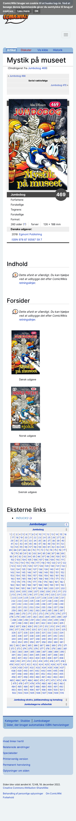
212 (64, 591)
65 (10, 550)
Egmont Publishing (30, 234)
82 (30, 553)
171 (57, 578)
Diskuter (26, 50)
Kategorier (11, 720)
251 (19, 607)
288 (14, 620)
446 (61, 670)
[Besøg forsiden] (16, 16)
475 (15, 683)
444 (49, 670)
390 (62, 651)
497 (38, 689)
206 (30, 591)
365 (29, 645)
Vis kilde (42, 50)
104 (24, 559)
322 (45, 629)
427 (59, 664)
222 (64, 594)
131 (57, 566)
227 (38, 597)
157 (34, 575)
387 (44, 651)
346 (26, 639)
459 (31, 677)
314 (57, 626)
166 (29, 578)
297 (13, 623)
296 (62, 620)
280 (23, 616)
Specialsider (10, 752)
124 (18, 566)
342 (55, 635)
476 (20, 683)
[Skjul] (66, 524)
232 (13, 601)
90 (11, 556)
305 (61, 623)
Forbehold (8, 797)
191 (57, 585)
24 (44, 537)
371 (65, 645)
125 (24, 566)
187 (34, 585)
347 (32, 639)
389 (56, 651)
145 (23, 572)
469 (36, 680)
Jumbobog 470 (58, 85)
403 (31, 658)
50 (53, 543)
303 (49, 623)
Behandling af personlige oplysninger (23, 793)
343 (61, 635)
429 (14, 667)
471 (47, 680)
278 (11, 616)
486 (26, 686)
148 (40, 572)
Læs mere (24, 11)
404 (37, 658)
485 (20, 686)
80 (21, 553)
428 (65, 664)
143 (12, 572)
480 (44, 683)
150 (51, 572)
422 (29, 664)
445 (55, 670)
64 (62, 547)
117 (37, 562)
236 (37, 601)
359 (50, 642)
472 (53, 680)
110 (57, 559)
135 (23, 569)
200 (51, 588)
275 (52, 613)
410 (18, 661)
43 (21, 543)
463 (55, 677)
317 (16, 629)
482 (55, 683)
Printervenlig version (15, 758)
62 (53, 547)
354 (20, 642)
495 (26, 689)
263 (37, 610)
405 (43, 658)
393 (25, 654)
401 (19, 658)
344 (13, 639)
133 (12, 569)
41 (12, 543)
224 (20, 597)
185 (23, 585)
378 (47, 648)
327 (19, 632)
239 (55, 601)
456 (13, 677)
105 (29, 559)
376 (36, 648)
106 (35, 559)
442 (37, 670)
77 (64, 550)
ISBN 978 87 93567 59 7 (27, 239)
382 (14, 651)
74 (51, 550)
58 (35, 547)
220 (52, 594)
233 (19, 601)
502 (14, 693)
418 (63, 661)
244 (31, 604)
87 (53, 553)
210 (54, 591)
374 (24, 648)
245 (37, 604)
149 (46, 572)
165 (24, 578)
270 (23, 613)
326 (13, 632)
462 (49, 677)
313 (52, 626)
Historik (58, 50)
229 (50, 597)
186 (29, 585)
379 (53, 648)
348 (37, 639)
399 (61, 654)
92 (20, 556)
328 (25, 632)
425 (47, 664)
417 (57, 661)
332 (49, 632)
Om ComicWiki (54, 793)
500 (56, 689)
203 (12, 591)
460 (37, 677)
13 (52, 534)
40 (62, 540)
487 (32, 686)
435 (50, 667)
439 (19, 670)
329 (31, 632)
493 (13, 689)
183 (12, 585)
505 (32, 693)
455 (61, 673)
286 (59, 616)
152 (62, 572)
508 (50, 693)
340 (44, 635)
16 (65, 534)
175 (23, 581)
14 (57, 534)
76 (60, 550)
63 (58, 547)
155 (23, 575)
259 (13, 610)
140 (51, 569)
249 (61, 604)
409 (12, 661)
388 (50, 651)
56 (26, 547)
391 (13, 654)
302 (43, 623)
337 (25, 635)
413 (34, 661)
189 (46, 585)
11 (44, 534)
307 (17, 626)
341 (49, 635)
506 (38, 693)
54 (16, 547)
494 (20, 689)
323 (51, 629)
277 (63, 613)
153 (12, 575)
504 (26, 693)
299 (25, 623)
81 (25, 553)
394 (31, 654)
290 (26, 620)
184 (18, 585)
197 (34, 588)
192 (62, 585)
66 (15, 550)
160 (51, 575)
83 (34, 553)
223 (14, 597)
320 (34, 629)
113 (16, 562)
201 (57, 588)
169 (46, 578)
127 (35, 566)
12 (48, 534)
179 (45, 581)
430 (20, 667)
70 (33, 550)
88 (58, 553)
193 (11, 588)
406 (49, 658)
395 (37, 654)
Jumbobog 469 (37, 68)
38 (53, 540)
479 (38, 683)
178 (40, 581)
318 (22, 629)
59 (39, 547)
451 (37, 673)
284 (47, 616)
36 (44, 540)
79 (16, 553)
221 (58, 594)
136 (29, 569)
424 (41, 664)
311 (40, 626)
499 (50, 689)
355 (26, 642)
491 (55, 686)
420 (17, 664)
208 (42, 591)
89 (62, 553)
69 (29, 550)
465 (12, 680)
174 (18, 581)
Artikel (11, 50)
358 (44, 642)
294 (50, 620)
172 (62, 578)
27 (58, 537)
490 (50, 686)
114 (22, 562)
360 (56, 642)
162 (62, 575)
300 (31, 623)
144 (18, 572)
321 (39, 629)
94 (29, 556)
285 (53, 616)
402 (25, 658)
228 (44, 597)
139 (46, 569)
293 (44, 620)
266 (55, 610)
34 (35, 540)
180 (51, 581)
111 (62, 559)
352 (61, 639)
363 (17, 645)
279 (17, 616)
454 (55, 673)
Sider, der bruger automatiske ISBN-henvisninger (37, 724)
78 (12, 553)
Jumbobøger (38, 524)
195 (23, 588)
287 (65, 616)
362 (11, 645)
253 (31, 607)
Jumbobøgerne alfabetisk (38, 704)
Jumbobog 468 (18, 76)
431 (26, 667)
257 (55, 607)
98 (48, 556)
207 (36, 591)
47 (39, 543)
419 (11, 664)
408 (61, 658)
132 (63, 566)
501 (61, 689)
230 (56, 597)
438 (13, 670)
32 (25, 540)
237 (43, 601)
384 (26, 651)
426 (53, 664)
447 (13, 673)
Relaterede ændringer (16, 747)
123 (13, 566)
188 (40, 585)
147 (34, 572)
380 (59, 648)
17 (13, 537)
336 (20, 635)
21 (30, 537)
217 (35, 594)
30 (16, 540)
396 (43, 654)
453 (49, 673)
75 (55, 550)
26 (53, 537)
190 (51, 585)
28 (62, 537)
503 (20, 693)
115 (27, 562)
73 (46, 550)
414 (40, 661)
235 (31, 601)
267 (61, 610)
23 (39, 537)
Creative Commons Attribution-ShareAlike (25, 787)
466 (18, 680)
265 (49, 610)
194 (17, 588)
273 (40, 613)
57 (30, 547)
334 (61, 632)
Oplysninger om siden (16, 770)
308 (23, 626)
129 (47, 566)
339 (37, 635)
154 (18, 575)
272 (35, 613)
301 (37, 623)
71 (38, 550)
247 (49, 604)
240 (61, 601)
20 (26, 537)
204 (18, 591)
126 (30, 566)
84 (39, 553)
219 (47, 594)
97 (43, 556)
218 (41, 594)
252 (25, 607)
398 (55, 654)
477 (26, 683)
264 (43, 610)
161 (57, 575)
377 (41, 648)
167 (35, 578)
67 (20, 550)
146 (29, 572)
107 (40, 559)
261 (25, 610)
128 (41, 566)
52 (62, 543)
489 (44, 686)
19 (21, 537)
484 (13, 686)
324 (57, 629)
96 (38, 556)
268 (11, 613)
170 (52, 578)
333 (55, 632)
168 (40, 578)
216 (30, 594)
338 (31, 635)
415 (46, 661)
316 (11, 629)
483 (61, 683)
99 (52, 556)
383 (20, 651)
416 (51, 661)
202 (63, 588)
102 (12, 559)
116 (32, 562)
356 (32, 642)
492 (61, 686)
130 (52, 566)
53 (12, 547)
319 (28, 629)
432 (32, 667)
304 (55, 623)
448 (19, 673)
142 (62, 569)
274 (46, 613)
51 (58, 543)
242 (19, 604)
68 (24, 550)
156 (29, 575)
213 (13, 594)
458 (25, 677)
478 (32, 683)
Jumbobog (38, 529)
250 (13, 607)
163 (12, 578)
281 (29, 616)
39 (58, 540)
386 (38, 651)
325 (63, 629)
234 (25, 601)
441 (31, 670)
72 (42, 550)
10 (40, 534)
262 (31, 610)
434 (44, 667)
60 (44, 547)
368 (47, 645)
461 (43, 677)
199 (45, 588)
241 (13, 604)
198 (40, 588)
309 (29, 626)
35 (39, 540)
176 (29, 581)
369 (53, 645)
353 (13, 642)
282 (35, 616)
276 (58, 613)
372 (13, 648)
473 (59, 680)
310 (35, 626)
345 (20, 639)
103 (18, 559)
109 (52, 559)
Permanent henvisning (16, 764)
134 (18, 569)
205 (24, 591)
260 (20, 610)
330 (37, 632)
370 (59, 645)
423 (35, 664)
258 (61, 607)
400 (13, 658)
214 (18, 594)
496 (32, 689)
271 (29, 613)
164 (18, 578)
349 (44, 639)
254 (37, 607)
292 (38, 620)
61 (49, 547)
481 (49, 683)
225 (26, 597)
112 (11, 562)
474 (64, 680)
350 (50, 639)
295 (56, 620)
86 (48, 553)
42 (16, 543)
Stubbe (25, 720)
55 (21, 547)
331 (43, 632)
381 (65, 648)
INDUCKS (22, 518)
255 (43, 607)
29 (12, 540)
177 (34, 581)
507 (44, 693)
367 (41, 645)
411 (23, 661)
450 (31, 673)
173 (13, 581)
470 (42, 680)
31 (21, 540)
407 (55, 658)
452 (43, 673)
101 (63, 556)
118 (42, 562)
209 (48, 591)
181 (56, 581)
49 (49, 543)
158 (40, 575)
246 (43, 604)
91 (15, 556)
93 (24, 556)
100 (58, 556)
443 (43, 670)
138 (40, 569)
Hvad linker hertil (13, 741)
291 (32, 620)
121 (59, 562)
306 (12, 626)
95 (34, 556)
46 (35, 543)
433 (38, 667)
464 (61, 677)
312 (46, 626)
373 (18, 648)
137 (34, 569)
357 (38, 642)
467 (24, 680)
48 (44, 543)
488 (37, 686)
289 (20, 620)
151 (57, 572)
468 (30, 680)
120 (53, 562)
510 (62, 693)
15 (61, 534)
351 (55, 639)
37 (49, 540)
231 (62, 597)
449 (25, 673)
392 (19, 654)
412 (29, 661)
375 (30, 648)
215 (24, 594)
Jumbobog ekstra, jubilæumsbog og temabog (38, 699)
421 (23, 664)
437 (62, 667)
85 (44, 553)
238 (49, 601)
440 (25, 670)
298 (19, 623)
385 (32, 651)
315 (63, 626)
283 (41, 616)
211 (59, 591)
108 (46, 559)
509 (56, 693)
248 (55, 604)
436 (56, 667)
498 (44, 689)
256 (49, 607)
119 (48, 562)
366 (36, 645)
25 (49, 537)
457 (19, 677)
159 (46, 575)
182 (62, 581)
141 (57, 569)
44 (25, 543)
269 (17, 613)
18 (17, 537)
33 (30, 540)
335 (13, 635)
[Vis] (66, 700)
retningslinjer (27, 282)
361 (61, 642)
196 (28, 588)
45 (30, 543)
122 (64, 562)
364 (23, 645)
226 (32, 597)
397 (49, 654)
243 (25, 604)
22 (35, 537)
